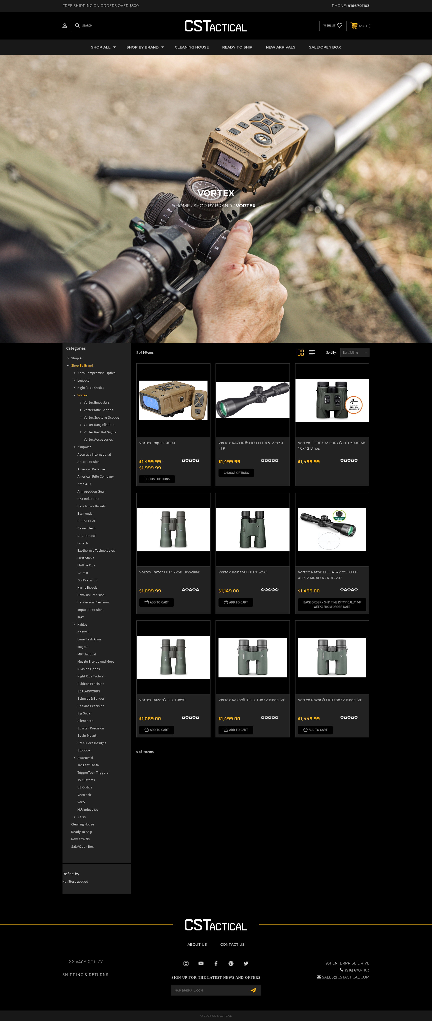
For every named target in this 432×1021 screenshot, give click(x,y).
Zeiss (82, 817)
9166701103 (359, 6)
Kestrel (83, 632)
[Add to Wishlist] (200, 386)
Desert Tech (87, 528)
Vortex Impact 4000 (157, 442)
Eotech (83, 543)
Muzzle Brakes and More (96, 661)
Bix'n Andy (85, 513)
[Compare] (200, 399)
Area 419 (84, 484)
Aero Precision (89, 461)
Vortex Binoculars (97, 402)
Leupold (84, 380)
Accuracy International (94, 454)
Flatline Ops (86, 565)
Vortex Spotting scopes (102, 417)
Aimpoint (84, 447)
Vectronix (85, 794)
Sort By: (331, 352)
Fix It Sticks (86, 558)
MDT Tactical (87, 654)
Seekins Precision (91, 706)
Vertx (81, 802)
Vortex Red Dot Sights (100, 432)
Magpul (83, 646)
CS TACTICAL (87, 521)
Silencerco (86, 720)
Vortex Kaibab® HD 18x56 (242, 571)
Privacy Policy (85, 962)
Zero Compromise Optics (97, 373)
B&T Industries (88, 498)
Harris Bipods (88, 587)
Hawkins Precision (91, 595)
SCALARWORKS (89, 691)
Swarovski (85, 757)
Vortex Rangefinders (99, 424)
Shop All (100, 47)
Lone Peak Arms (90, 639)
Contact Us (232, 944)
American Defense (91, 469)
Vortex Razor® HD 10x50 (162, 699)
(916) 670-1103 (357, 970)
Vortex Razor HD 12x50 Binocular (169, 571)
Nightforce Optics (91, 387)
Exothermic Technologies (96, 550)
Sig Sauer (85, 713)
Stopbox (84, 750)
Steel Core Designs (92, 743)
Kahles (83, 624)
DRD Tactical (87, 535)
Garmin (83, 572)
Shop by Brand (142, 47)
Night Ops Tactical (91, 676)
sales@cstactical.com (346, 977)
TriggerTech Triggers (93, 772)
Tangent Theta (88, 765)
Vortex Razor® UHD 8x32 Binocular (330, 699)
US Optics (85, 787)
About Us (197, 944)
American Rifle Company (96, 476)
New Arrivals (281, 47)
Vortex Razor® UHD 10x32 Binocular (251, 699)
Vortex (82, 395)
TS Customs (86, 780)
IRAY (81, 617)
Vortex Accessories (98, 439)
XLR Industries (88, 809)
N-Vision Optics (89, 669)
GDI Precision (87, 580)
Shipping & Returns (85, 974)
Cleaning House (192, 47)
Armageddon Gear (91, 491)
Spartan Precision (91, 728)
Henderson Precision (93, 602)
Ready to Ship (237, 47)
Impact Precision (90, 609)
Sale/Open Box (325, 47)
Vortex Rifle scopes (98, 410)
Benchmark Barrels (92, 506)
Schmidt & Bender (91, 698)
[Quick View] (200, 374)
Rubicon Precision (91, 683)
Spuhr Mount (87, 735)
